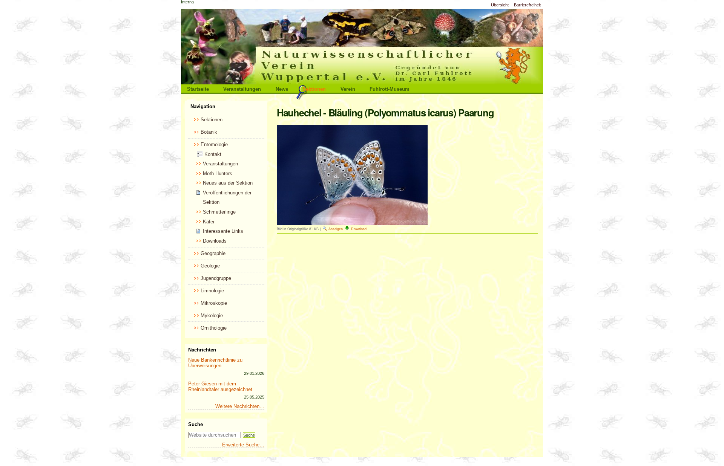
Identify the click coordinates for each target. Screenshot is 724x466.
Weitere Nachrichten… (239, 406)
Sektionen (314, 89)
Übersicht (500, 5)
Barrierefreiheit (527, 5)
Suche (195, 424)
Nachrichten (202, 350)
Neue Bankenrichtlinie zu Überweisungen (215, 362)
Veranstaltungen (242, 89)
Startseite (198, 89)
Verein (348, 89)
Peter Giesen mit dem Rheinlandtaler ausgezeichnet (220, 386)
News (282, 89)
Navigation (202, 106)
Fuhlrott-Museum (390, 89)
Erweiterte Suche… (243, 445)
